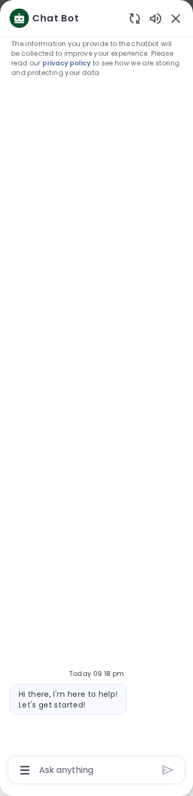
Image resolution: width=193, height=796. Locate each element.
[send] (168, 770)
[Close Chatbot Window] (176, 18)
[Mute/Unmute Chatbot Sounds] (155, 18)
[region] (96, 393)
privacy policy (66, 63)
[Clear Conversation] (135, 18)
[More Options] (25, 770)
